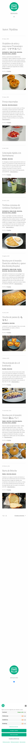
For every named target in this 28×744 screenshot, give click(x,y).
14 (6, 515)
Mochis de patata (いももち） (12, 318)
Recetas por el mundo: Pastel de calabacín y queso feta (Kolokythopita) (14, 263)
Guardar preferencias (14, 738)
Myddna (9, 71)
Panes (4, 421)
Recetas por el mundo (9, 53)
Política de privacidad (15, 742)
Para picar (13, 52)
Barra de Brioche (9, 470)
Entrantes (5, 52)
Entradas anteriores (20, 515)
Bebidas (4, 159)
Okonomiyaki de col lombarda (11, 364)
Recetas (19, 52)
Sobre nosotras (22, 742)
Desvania (14, 13)
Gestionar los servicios (13, 726)
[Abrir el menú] (14, 17)
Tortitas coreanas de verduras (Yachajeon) (11, 206)
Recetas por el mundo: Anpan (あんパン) (12, 416)
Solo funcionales (14, 734)
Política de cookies (6, 742)
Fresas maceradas (10, 101)
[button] (25, 706)
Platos (19, 269)
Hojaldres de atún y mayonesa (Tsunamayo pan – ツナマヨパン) (12, 46)
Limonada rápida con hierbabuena (11, 154)
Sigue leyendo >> (6, 68)
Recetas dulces (12, 105)
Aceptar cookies (14, 730)
